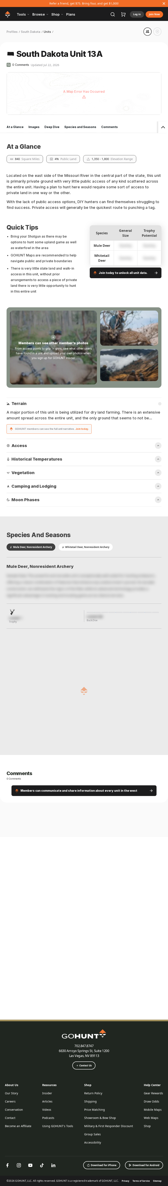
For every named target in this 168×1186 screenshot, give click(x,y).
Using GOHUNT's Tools (57, 1126)
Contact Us (85, 1065)
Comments (109, 127)
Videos (46, 1110)
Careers (10, 1101)
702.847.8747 (83, 1046)
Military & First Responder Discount (108, 1126)
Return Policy (93, 1093)
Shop (87, 1085)
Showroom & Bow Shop (100, 1118)
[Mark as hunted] (157, 31)
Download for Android (146, 1165)
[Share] (147, 31)
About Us (11, 1085)
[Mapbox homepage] (17, 111)
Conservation (14, 1110)
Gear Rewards (153, 1093)
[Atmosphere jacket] (112, 841)
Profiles (12, 31)
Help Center (152, 1085)
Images (34, 127)
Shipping (90, 1101)
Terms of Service (141, 1180)
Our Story (11, 1093)
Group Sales (92, 1134)
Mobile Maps (153, 1110)
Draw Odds (151, 1101)
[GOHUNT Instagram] (18, 1165)
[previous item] (150, 801)
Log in (137, 14)
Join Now (154, 14)
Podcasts (48, 1118)
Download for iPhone (103, 1165)
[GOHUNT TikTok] (41, 1165)
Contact (10, 1118)
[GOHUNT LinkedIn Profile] (53, 1165)
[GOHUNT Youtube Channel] (30, 1165)
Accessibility (92, 1142)
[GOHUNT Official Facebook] (7, 1165)
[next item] (158, 801)
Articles (47, 1101)
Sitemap (157, 1180)
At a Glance (15, 127)
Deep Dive (51, 127)
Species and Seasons (80, 127)
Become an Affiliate (18, 1126)
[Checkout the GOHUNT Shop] (123, 14)
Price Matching (94, 1110)
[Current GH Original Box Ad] (40, 841)
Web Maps (151, 1118)
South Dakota (30, 31)
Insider (47, 1093)
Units (47, 31)
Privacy (125, 1180)
